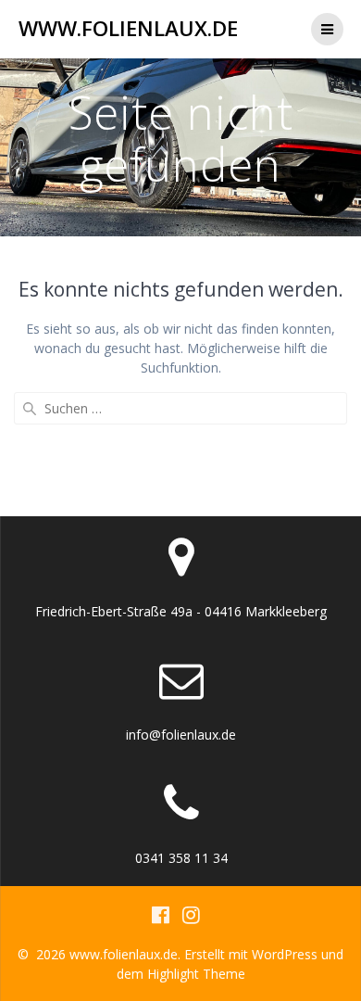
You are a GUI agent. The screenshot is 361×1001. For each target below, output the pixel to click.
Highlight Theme (196, 973)
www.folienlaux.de (128, 29)
